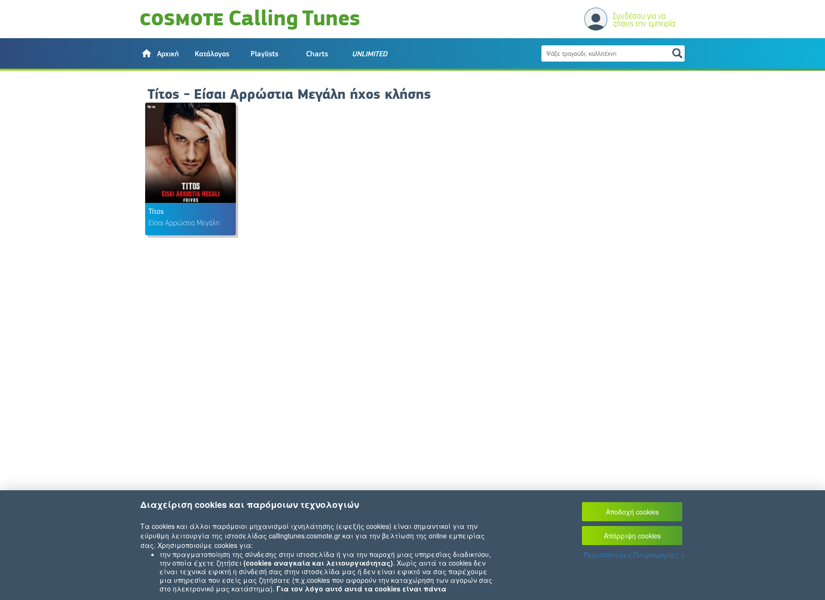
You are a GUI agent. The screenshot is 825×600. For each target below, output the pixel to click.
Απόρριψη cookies (632, 535)
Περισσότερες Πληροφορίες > (634, 554)
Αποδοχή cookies (632, 511)
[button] (159, 53)
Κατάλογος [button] (212, 54)
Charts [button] (317, 54)
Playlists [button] (264, 54)
